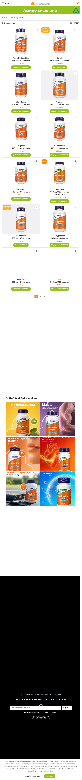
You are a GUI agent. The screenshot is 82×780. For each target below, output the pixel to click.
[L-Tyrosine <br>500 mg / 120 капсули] (21, 262)
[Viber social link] (48, 717)
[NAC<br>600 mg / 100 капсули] (59, 262)
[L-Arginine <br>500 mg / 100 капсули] (21, 129)
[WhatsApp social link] (41, 717)
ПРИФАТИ (49, 776)
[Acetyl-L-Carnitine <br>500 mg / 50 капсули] (21, 41)
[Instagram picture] (23, 419)
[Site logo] (40, 3)
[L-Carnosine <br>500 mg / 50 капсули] (59, 129)
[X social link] (37, 717)
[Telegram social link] (44, 717)
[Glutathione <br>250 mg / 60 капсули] (21, 85)
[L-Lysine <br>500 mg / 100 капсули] (21, 172)
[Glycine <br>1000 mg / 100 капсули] (59, 85)
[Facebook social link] (33, 717)
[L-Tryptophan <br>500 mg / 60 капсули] (59, 219)
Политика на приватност (50, 712)
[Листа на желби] (37, 30)
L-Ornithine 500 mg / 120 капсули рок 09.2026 (59, 191)
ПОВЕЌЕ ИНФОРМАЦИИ (33, 776)
